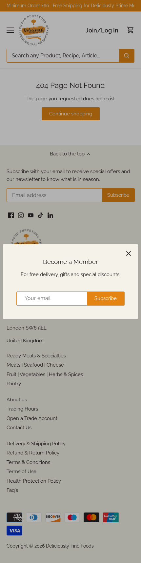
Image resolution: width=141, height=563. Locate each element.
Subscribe (105, 298)
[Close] (128, 253)
